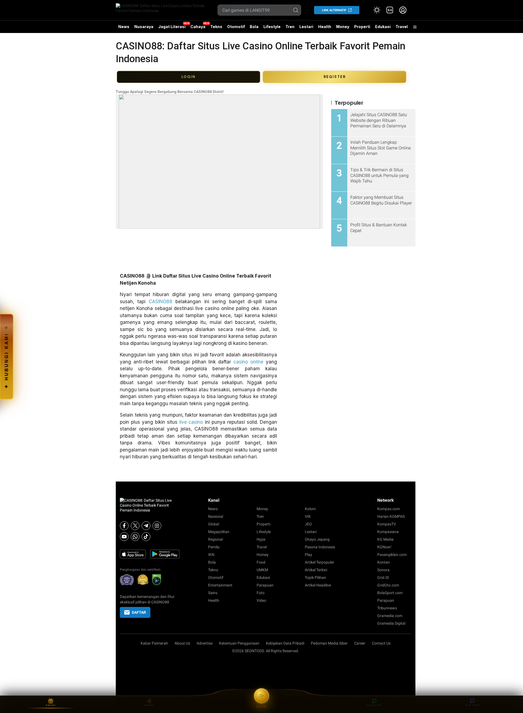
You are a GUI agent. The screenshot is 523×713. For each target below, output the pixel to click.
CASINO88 (160, 301)
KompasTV (386, 524)
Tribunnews (387, 608)
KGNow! (384, 547)
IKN (211, 554)
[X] (135, 525)
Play (308, 554)
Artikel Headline (318, 585)
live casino (191, 422)
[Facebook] (124, 525)
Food (261, 562)
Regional (215, 539)
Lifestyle (272, 26)
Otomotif (236, 26)
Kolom (310, 509)
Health (324, 26)
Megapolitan (218, 532)
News (123, 26)
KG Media (385, 539)
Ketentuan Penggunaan (239, 643)
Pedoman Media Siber (329, 643)
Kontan (383, 562)
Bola (254, 26)
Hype (261, 539)
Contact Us (381, 643)
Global (213, 524)
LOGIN (188, 76)
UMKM (262, 570)
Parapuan (265, 585)
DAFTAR (139, 612)
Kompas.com (388, 509)
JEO (308, 524)
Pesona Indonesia (320, 547)
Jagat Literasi (172, 26)
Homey (263, 554)
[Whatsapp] (135, 536)
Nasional (215, 516)
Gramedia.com (389, 615)
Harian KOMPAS (391, 516)
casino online (248, 362)
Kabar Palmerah (154, 643)
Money (342, 26)
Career (359, 643)
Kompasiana (388, 532)
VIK (308, 516)
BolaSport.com (390, 593)
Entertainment (220, 585)
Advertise (204, 643)
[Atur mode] (376, 10)
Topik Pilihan (315, 577)
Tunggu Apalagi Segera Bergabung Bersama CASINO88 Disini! (170, 91)
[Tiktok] (146, 536)
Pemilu (214, 547)
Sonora (383, 570)
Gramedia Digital (391, 623)
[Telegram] (146, 525)
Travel (402, 26)
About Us (182, 643)
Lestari (306, 28)
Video (261, 600)
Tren (289, 26)
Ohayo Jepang (317, 539)
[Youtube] (124, 536)
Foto (260, 593)
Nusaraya (143, 26)
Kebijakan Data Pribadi (285, 643)
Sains (212, 593)
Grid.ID (383, 577)
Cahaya (197, 26)
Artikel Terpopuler (319, 562)
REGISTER (335, 76)
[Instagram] (157, 525)
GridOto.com (388, 585)
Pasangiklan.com (392, 554)
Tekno (216, 26)
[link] (389, 10)
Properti (362, 26)
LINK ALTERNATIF (334, 10)
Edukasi (383, 26)
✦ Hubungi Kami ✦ (6, 356)
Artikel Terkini (316, 570)
